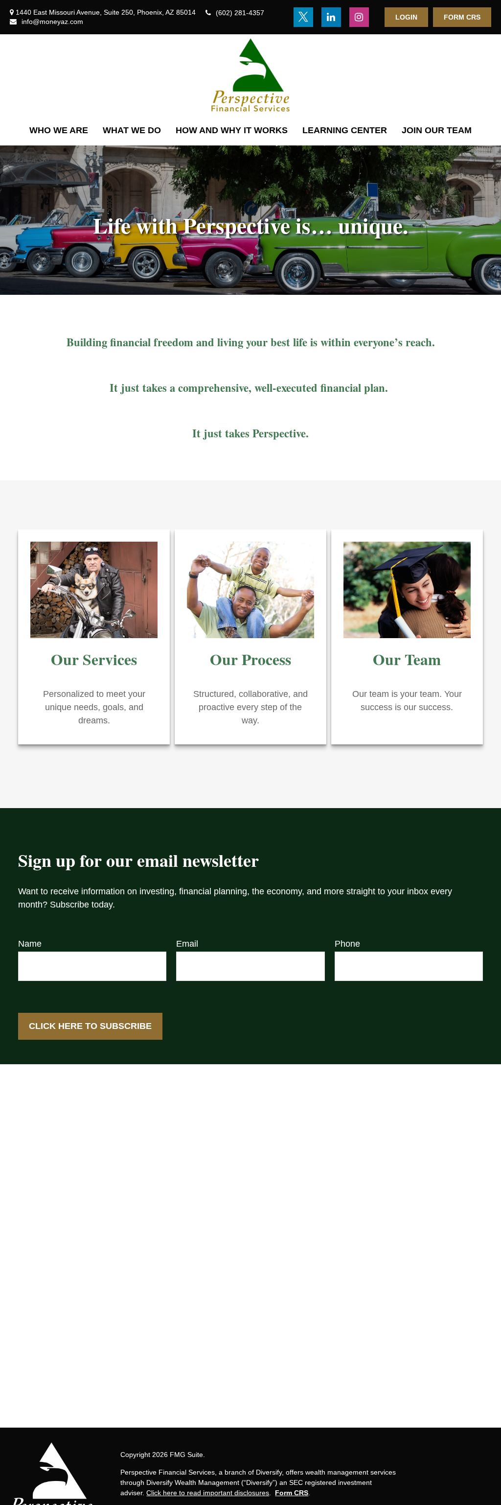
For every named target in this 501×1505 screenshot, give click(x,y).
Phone (347, 944)
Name (30, 944)
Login (406, 17)
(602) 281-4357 (240, 13)
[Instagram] (359, 17)
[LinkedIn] (331, 17)
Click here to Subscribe (90, 1026)
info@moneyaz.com (52, 21)
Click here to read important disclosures (207, 1493)
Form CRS (462, 17)
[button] (58, 130)
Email (187, 944)
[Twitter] (303, 17)
